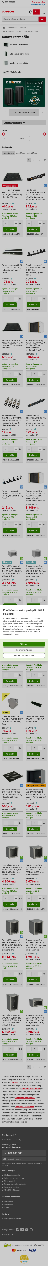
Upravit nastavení (24, 650)
